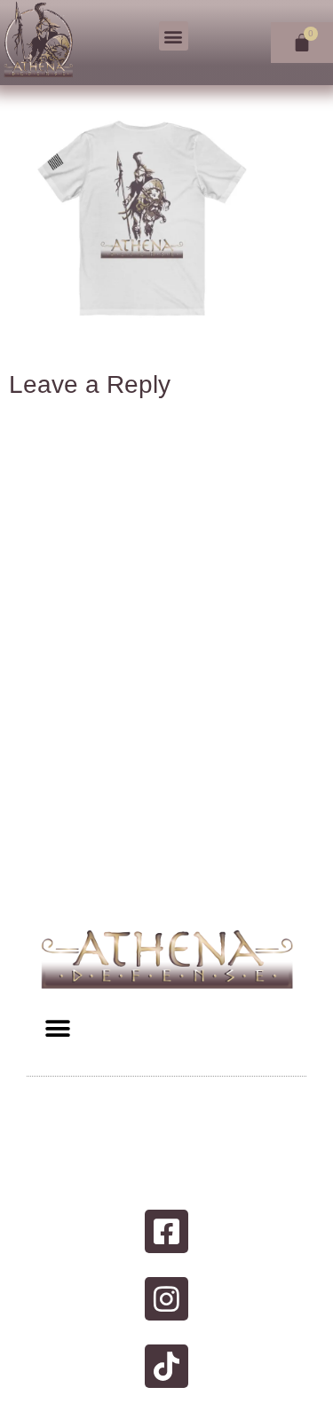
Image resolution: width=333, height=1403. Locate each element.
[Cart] (302, 42)
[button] (173, 36)
